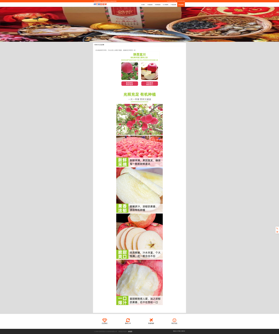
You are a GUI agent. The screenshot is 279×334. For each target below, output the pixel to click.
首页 (143, 4)
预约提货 (158, 4)
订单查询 (166, 4)
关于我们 (179, 331)
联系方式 (183, 331)
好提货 (130, 331)
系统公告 (175, 331)
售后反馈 (174, 4)
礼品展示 (181, 4)
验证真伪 (150, 4)
